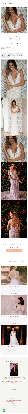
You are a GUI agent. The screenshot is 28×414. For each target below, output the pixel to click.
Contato (14, 408)
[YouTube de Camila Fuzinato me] (16, 405)
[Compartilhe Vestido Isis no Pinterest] (17, 247)
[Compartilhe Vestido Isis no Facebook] (10, 247)
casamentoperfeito (19, 53)
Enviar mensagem (14, 398)
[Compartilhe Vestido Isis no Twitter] (14, 247)
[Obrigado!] (10, 94)
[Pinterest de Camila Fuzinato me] (14, 405)
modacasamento (10, 53)
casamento (4, 53)
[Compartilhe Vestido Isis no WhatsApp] (12, 247)
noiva (14, 55)
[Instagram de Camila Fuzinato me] (12, 405)
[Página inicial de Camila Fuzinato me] (8, 4)
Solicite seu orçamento (14, 250)
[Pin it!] (17, 94)
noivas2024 (9, 55)
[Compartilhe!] (14, 94)
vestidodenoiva (20, 55)
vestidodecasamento (5, 56)
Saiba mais (14, 385)
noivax (3, 55)
